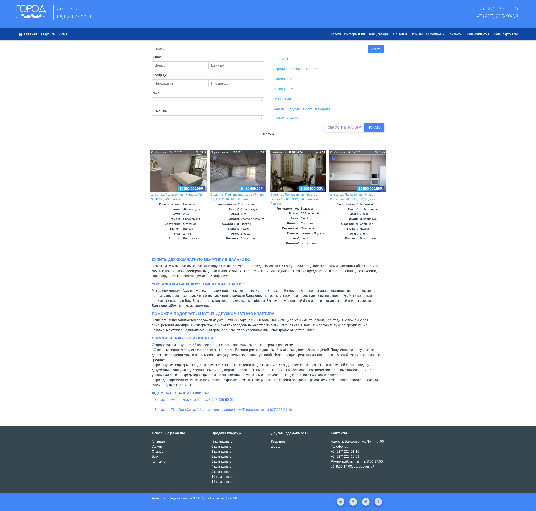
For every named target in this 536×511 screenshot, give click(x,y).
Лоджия (293, 109)
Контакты (455, 34)
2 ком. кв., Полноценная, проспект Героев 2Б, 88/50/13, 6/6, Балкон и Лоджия (294, 199)
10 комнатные (222, 476)
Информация (354, 34)
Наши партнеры (505, 34)
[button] (154, 171)
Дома (63, 34)
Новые (297, 69)
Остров (311, 69)
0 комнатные (221, 446)
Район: (157, 93)
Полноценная (283, 89)
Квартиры (48, 34)
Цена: (156, 57)
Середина (281, 69)
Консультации (379, 34)
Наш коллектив (477, 34)
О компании (435, 34)
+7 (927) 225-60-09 (497, 16)
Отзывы (416, 34)
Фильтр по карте (285, 117)
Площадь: (159, 75)
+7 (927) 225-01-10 (497, 9)
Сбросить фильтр (344, 127)
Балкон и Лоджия (316, 109)
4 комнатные (221, 466)
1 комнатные (221, 451)
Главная (30, 34)
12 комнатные (222, 481)
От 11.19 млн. (283, 99)
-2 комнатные (221, 441)
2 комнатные (283, 79)
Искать (376, 49)
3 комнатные (221, 461)
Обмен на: (160, 111)
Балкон (278, 109)
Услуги (336, 34)
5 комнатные (221, 471)
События (400, 34)
